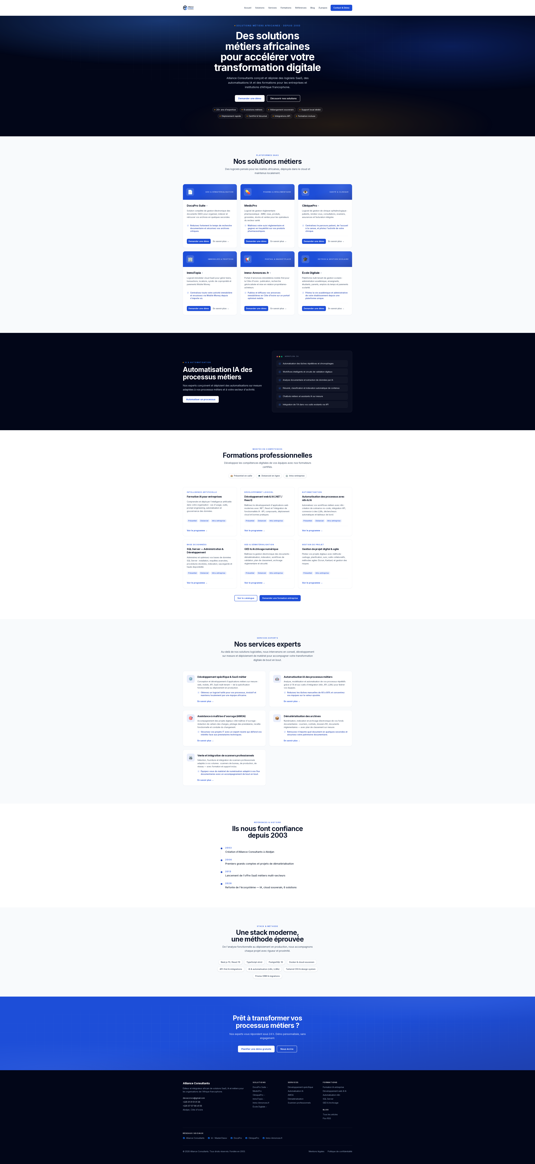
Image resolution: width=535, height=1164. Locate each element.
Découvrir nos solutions (283, 98)
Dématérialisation (295, 1099)
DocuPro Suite (197, 205)
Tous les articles (330, 1114)
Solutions (259, 8)
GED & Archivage (330, 1103)
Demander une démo (249, 98)
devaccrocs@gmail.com (194, 1098)
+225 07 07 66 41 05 (192, 1106)
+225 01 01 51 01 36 (191, 1102)
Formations (286, 8)
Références (301, 8)
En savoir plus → (221, 241)
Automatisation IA (295, 1091)
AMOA (291, 1095)
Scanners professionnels (299, 1103)
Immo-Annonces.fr (257, 272)
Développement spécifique (300, 1087)
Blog (312, 8)
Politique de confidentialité (340, 1151)
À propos (323, 8)
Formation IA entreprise (333, 1087)
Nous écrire (286, 1049)
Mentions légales (316, 1151)
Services (272, 8)
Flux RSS (327, 1118)
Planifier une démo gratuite (256, 1049)
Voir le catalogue (245, 598)
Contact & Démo (341, 8)
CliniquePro (310, 205)
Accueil (247, 8)
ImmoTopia (195, 272)
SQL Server (328, 1099)
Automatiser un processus (200, 399)
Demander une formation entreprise (280, 598)
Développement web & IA (334, 1091)
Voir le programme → (197, 530)
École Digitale (312, 272)
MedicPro (257, 1091)
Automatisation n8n (331, 1095)
